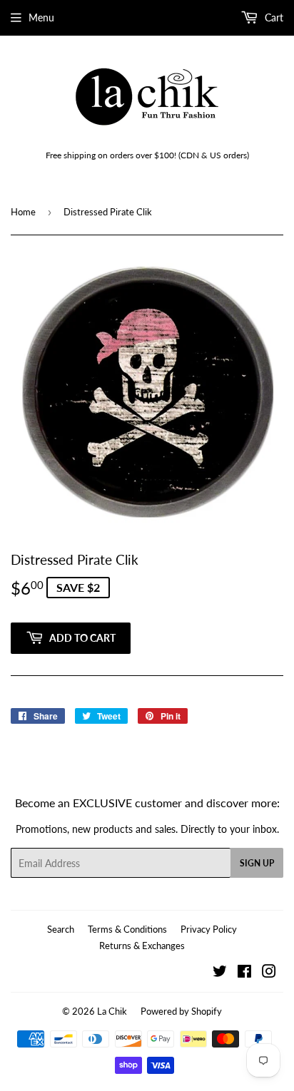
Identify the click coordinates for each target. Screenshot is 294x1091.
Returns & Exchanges (142, 945)
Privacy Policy (209, 929)
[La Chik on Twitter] (220, 973)
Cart (272, 17)
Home (23, 211)
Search (60, 929)
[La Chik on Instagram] (269, 973)
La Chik (112, 1011)
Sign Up (257, 863)
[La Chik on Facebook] (244, 973)
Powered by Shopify (181, 1011)
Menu (41, 17)
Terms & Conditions (127, 929)
